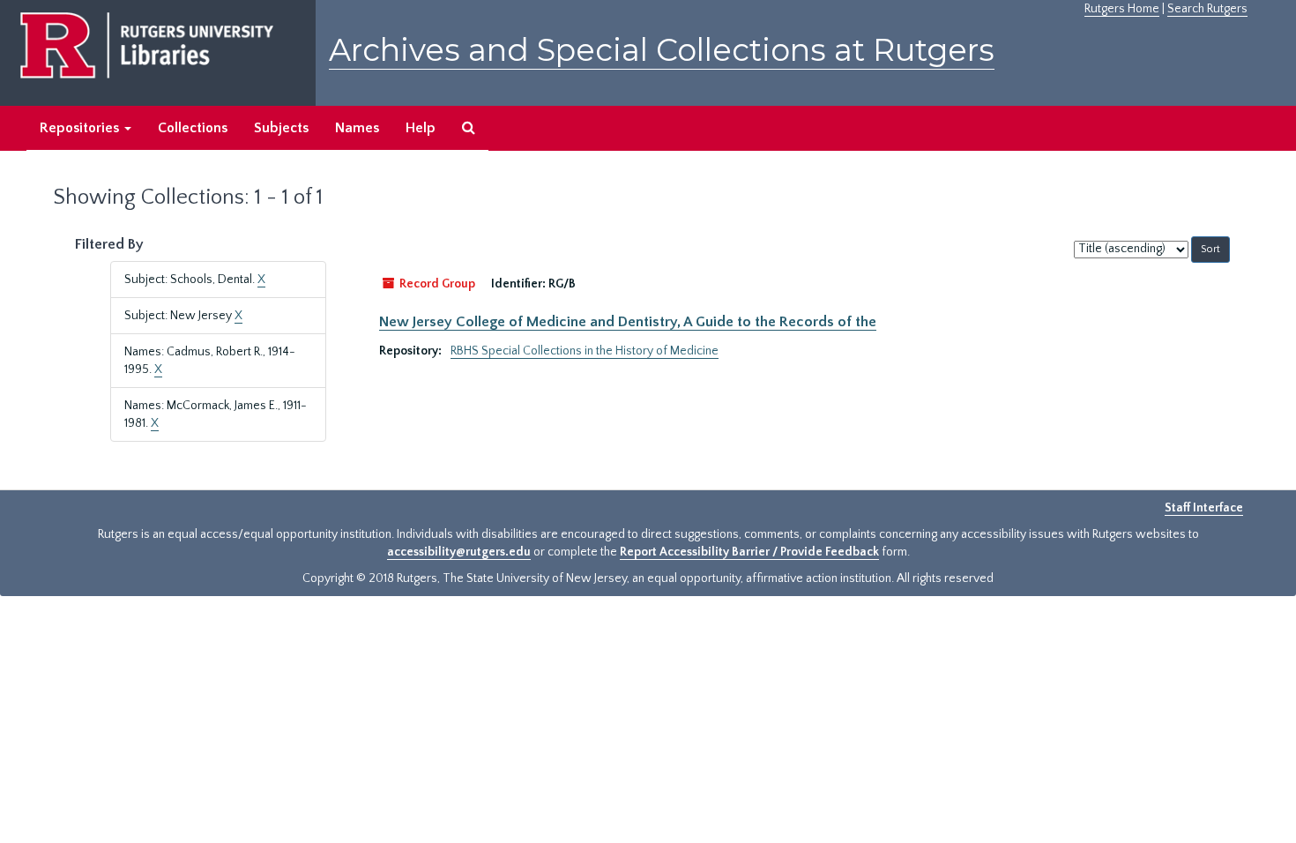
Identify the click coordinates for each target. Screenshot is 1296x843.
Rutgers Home (1121, 9)
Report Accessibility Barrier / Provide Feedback (749, 552)
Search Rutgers (1207, 9)
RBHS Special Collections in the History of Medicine (585, 351)
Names (357, 128)
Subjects (281, 128)
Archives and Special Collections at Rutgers (661, 50)
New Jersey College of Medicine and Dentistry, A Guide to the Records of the (627, 322)
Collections (192, 128)
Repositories (81, 128)
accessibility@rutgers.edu (459, 552)
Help (421, 128)
